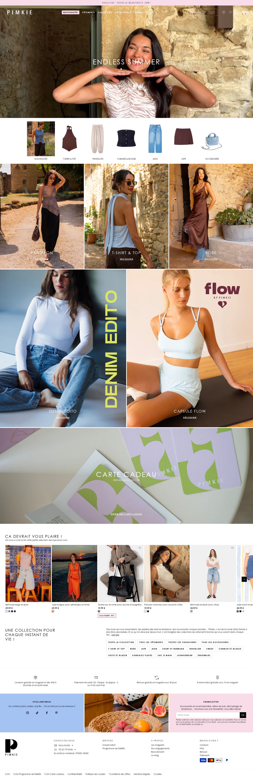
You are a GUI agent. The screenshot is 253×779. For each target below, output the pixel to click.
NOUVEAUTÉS (70, 12)
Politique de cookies (95, 774)
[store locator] (224, 12)
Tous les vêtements (151, 642)
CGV (7, 774)
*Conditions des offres (119, 774)
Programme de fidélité (114, 748)
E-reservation (109, 745)
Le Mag (155, 755)
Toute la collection (121, 642)
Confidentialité (75, 774)
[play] (246, 112)
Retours (203, 752)
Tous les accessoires (215, 642)
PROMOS (138, 12)
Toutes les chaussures (182, 642)
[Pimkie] (20, 12)
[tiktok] (37, 713)
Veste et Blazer (117, 655)
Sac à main (165, 655)
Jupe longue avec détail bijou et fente (71, 604)
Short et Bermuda (173, 649)
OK (242, 715)
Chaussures (105, 12)
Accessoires (123, 12)
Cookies (158, 774)
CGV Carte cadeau (54, 774)
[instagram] (27, 713)
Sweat (210, 649)
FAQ (202, 748)
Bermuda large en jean (17, 604)
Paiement (204, 755)
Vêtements (88, 12)
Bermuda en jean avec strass (204, 604)
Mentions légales (142, 774)
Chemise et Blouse (230, 649)
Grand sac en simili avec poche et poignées (120, 604)
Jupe (143, 649)
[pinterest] (56, 713)
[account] (237, 12)
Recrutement (157, 752)
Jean (154, 649)
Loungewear (185, 655)
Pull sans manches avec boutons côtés (163, 604)
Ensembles (204, 655)
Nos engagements (160, 748)
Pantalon (195, 649)
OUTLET (150, 12)
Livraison (204, 745)
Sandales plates (142, 655)
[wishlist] (231, 12)
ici (202, 724)
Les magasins (157, 745)
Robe (133, 649)
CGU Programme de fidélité (27, 774)
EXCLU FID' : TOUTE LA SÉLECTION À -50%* (126, 3)
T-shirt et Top (116, 649)
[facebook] (46, 713)
